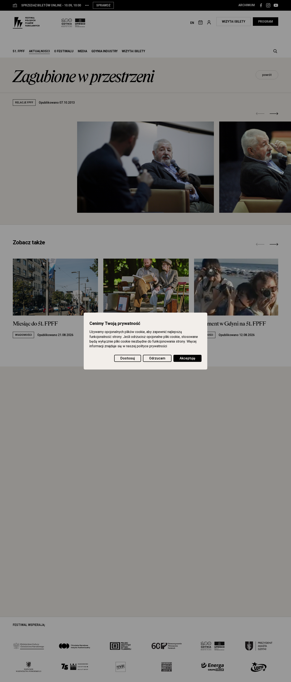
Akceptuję (187, 358)
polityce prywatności (152, 346)
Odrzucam (157, 358)
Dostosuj (127, 358)
